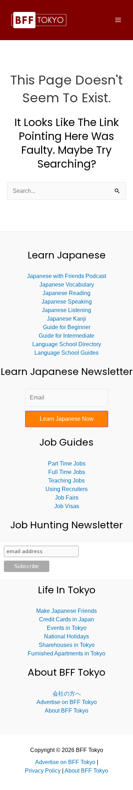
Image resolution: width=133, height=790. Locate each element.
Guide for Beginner (66, 327)
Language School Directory (66, 344)
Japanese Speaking (66, 302)
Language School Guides (66, 353)
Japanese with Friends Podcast (66, 276)
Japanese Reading (66, 293)
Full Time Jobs (66, 472)
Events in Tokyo (67, 628)
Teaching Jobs (66, 481)
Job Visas (66, 506)
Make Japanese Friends (66, 611)
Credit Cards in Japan (66, 619)
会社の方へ (66, 694)
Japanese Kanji (66, 319)
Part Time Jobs (66, 464)
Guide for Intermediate (66, 336)
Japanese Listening (66, 310)
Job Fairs (66, 498)
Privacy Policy (43, 771)
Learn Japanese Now (67, 419)
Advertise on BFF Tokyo (67, 702)
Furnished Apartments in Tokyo (66, 653)
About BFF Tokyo (66, 711)
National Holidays (66, 636)
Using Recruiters (66, 489)
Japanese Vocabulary (66, 285)
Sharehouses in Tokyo (67, 645)
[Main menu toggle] (118, 20)
